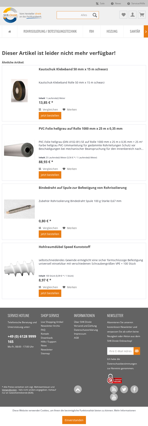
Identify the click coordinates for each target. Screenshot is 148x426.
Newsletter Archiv (50, 325)
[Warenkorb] (142, 15)
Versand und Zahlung (85, 325)
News (117, 3)
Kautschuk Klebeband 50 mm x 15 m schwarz (73, 69)
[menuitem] (78, 15)
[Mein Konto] (132, 15)
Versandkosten (9, 389)
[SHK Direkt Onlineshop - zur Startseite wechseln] (22, 15)
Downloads (47, 337)
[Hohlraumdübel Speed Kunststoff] (19, 271)
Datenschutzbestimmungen (122, 363)
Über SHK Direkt (83, 322)
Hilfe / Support (48, 341)
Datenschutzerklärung (86, 329)
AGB (76, 337)
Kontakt (45, 333)
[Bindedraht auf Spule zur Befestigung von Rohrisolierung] (19, 212)
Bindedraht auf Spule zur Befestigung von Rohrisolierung (83, 188)
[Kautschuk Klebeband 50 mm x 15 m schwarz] (19, 93)
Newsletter (47, 349)
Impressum (80, 333)
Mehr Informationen (125, 410)
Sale (102, 3)
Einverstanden (74, 420)
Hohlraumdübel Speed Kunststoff (64, 247)
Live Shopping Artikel (52, 322)
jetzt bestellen (50, 115)
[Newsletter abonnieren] (137, 351)
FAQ (43, 329)
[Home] (9, 31)
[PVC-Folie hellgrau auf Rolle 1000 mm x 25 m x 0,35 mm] (19, 153)
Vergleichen (50, 109)
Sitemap (45, 353)
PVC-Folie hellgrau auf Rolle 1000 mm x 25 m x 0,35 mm (81, 129)
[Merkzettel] (123, 15)
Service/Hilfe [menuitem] (138, 3)
